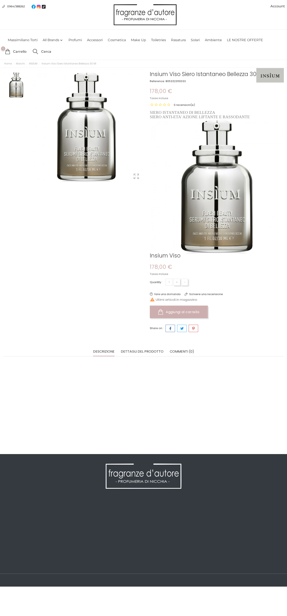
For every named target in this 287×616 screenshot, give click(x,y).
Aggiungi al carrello (182, 312)
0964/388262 (16, 6)
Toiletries (158, 40)
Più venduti (12, 521)
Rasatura (178, 40)
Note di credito (157, 521)
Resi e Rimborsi (86, 533)
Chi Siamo (82, 521)
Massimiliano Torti (23, 40)
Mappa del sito (85, 552)
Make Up (138, 40)
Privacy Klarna (85, 540)
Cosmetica (117, 40)
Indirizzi (151, 527)
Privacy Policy (84, 514)
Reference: (157, 81)
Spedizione (82, 508)
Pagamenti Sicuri (87, 527)
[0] (7, 51)
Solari (195, 40)
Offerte (8, 508)
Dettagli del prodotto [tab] (142, 351)
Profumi (75, 40)
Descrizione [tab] (104, 351)
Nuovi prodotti (14, 514)
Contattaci (82, 546)
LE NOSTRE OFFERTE (245, 40)
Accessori (95, 40)
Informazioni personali (163, 508)
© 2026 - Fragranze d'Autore (24, 580)
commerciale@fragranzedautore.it (252, 534)
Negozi (79, 559)
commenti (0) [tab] (182, 351)
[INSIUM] (270, 75)
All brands (53, 40)
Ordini (150, 514)
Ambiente (213, 40)
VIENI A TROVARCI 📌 (90, 565)
